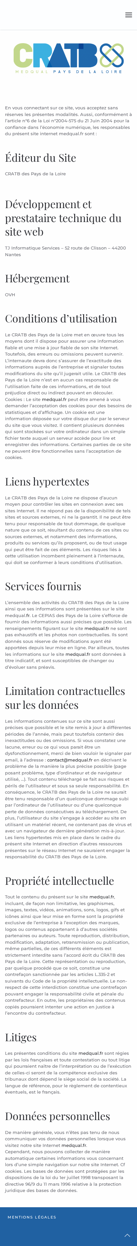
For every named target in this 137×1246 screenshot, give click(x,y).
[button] (128, 15)
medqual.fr (54, 399)
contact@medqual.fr (69, 760)
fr (28, 615)
